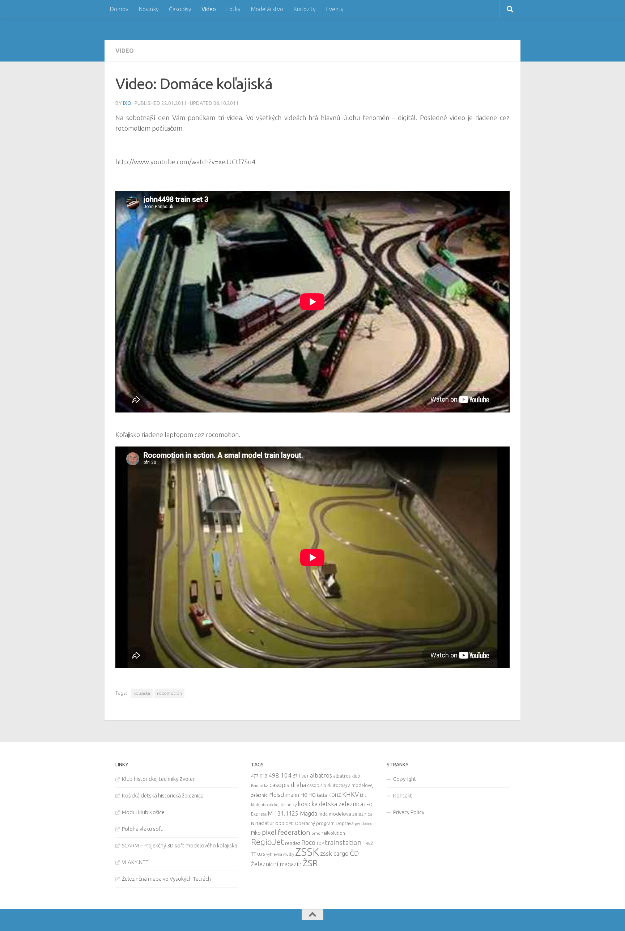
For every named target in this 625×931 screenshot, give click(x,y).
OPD (289, 823)
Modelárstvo (267, 9)
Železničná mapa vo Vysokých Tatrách (166, 879)
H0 (303, 795)
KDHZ (334, 795)
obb (279, 823)
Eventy (335, 9)
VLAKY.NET (135, 862)
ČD (354, 853)
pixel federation (286, 832)
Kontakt (402, 795)
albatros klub (346, 776)
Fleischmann (284, 795)
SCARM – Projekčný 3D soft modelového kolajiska (179, 845)
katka (322, 795)
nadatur (264, 823)
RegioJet (267, 841)
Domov (119, 9)
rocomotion (169, 693)
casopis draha (287, 784)
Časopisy (180, 9)
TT (253, 854)
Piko (256, 833)
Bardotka (259, 785)
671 (296, 775)
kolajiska (141, 693)
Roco (308, 842)
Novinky (149, 9)
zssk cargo (334, 853)
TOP (320, 843)
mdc (323, 814)
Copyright (404, 779)
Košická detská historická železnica (163, 795)
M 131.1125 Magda (292, 813)
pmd (315, 833)
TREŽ (368, 843)
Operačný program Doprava (324, 823)
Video (208, 9)
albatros (321, 775)
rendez (292, 843)
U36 (261, 854)
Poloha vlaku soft (142, 829)
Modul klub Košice (143, 812)
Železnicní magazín (276, 864)
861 (305, 776)
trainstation (343, 842)
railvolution (333, 832)
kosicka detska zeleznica (330, 803)
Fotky (233, 9)
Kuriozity (304, 9)
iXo (127, 103)
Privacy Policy (408, 812)
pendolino (363, 823)
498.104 (280, 775)
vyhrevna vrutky (280, 854)
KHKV (350, 794)
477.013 (259, 775)
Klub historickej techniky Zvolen (159, 779)
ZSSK (307, 852)
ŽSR (310, 863)
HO (312, 795)
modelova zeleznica (351, 814)
